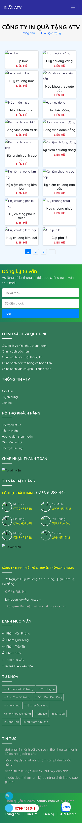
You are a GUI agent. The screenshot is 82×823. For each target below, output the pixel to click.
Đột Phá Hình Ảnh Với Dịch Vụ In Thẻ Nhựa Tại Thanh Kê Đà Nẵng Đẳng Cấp (41, 751)
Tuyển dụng (10, 397)
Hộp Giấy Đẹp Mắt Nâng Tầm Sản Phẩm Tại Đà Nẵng (38, 762)
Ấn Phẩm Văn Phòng (16, 633)
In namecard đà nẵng (18, 689)
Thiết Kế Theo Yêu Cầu (17, 666)
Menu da (41, 713)
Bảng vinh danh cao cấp (22, 157)
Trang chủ (28, 33)
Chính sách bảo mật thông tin (22, 357)
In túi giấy (58, 713)
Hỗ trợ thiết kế (11, 425)
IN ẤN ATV (13, 7)
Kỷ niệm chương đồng (59, 150)
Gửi (8, 313)
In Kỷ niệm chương (35, 722)
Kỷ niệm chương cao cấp (59, 187)
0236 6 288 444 (15, 592)
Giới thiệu (8, 391)
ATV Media (68, 814)
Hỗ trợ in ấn (10, 431)
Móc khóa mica (21, 110)
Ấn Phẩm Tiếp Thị (13, 646)
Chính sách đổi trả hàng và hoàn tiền (27, 363)
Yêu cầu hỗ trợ (12, 442)
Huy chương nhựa (59, 208)
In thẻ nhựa (12, 705)
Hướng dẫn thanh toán (17, 436)
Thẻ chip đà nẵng (36, 705)
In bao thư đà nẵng (17, 697)
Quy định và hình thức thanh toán (24, 346)
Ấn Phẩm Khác (12, 653)
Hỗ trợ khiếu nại (12, 448)
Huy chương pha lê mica (22, 216)
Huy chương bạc (21, 81)
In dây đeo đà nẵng (48, 697)
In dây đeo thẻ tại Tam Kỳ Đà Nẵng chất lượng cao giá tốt (41, 780)
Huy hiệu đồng (59, 110)
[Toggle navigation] (73, 7)
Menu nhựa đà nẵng (17, 713)
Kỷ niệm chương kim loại (21, 187)
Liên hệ (7, 403)
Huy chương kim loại (21, 238)
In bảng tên (11, 722)
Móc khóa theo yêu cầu (59, 88)
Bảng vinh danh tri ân (22, 130)
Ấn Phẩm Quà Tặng (15, 640)
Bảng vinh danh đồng (59, 130)
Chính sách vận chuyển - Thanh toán (26, 369)
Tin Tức (31, 814)
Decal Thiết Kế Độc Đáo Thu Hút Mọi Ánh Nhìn (36, 771)
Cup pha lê (59, 238)
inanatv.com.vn (47, 801)
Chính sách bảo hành (16, 351)
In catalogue (46, 689)
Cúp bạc (22, 61)
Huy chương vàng (59, 61)
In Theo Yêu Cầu (13, 660)
